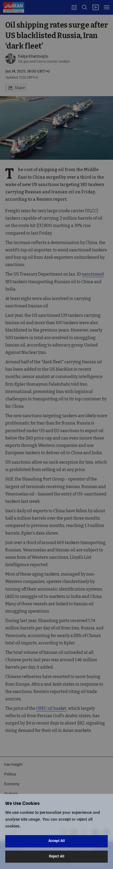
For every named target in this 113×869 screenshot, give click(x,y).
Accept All (56, 841)
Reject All (56, 856)
